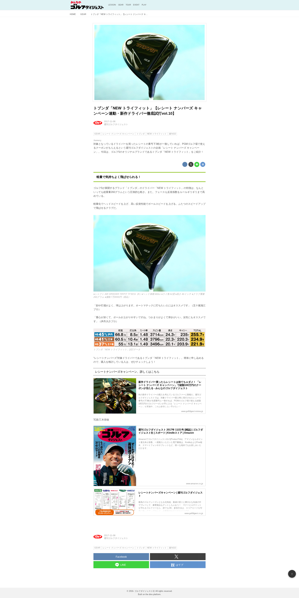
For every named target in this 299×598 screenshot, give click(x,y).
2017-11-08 (109, 121)
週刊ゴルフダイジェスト (116, 124)
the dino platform (153, 594)
